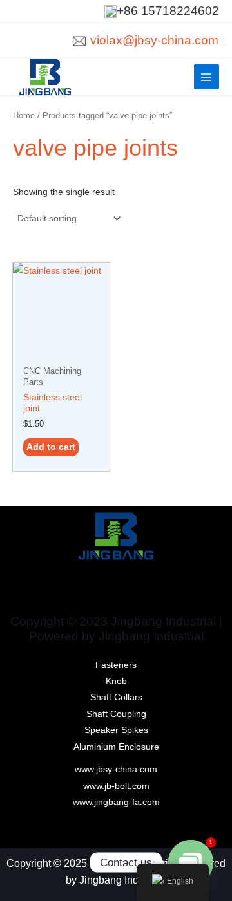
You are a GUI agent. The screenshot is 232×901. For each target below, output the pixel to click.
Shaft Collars (116, 697)
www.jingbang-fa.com (116, 802)
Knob (116, 681)
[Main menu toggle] (206, 76)
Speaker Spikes (116, 730)
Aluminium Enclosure (116, 747)
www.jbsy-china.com (116, 769)
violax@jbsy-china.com (154, 40)
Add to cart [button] (50, 447)
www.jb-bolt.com (116, 786)
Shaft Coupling (116, 714)
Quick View (61, 350)
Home (24, 115)
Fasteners (116, 665)
